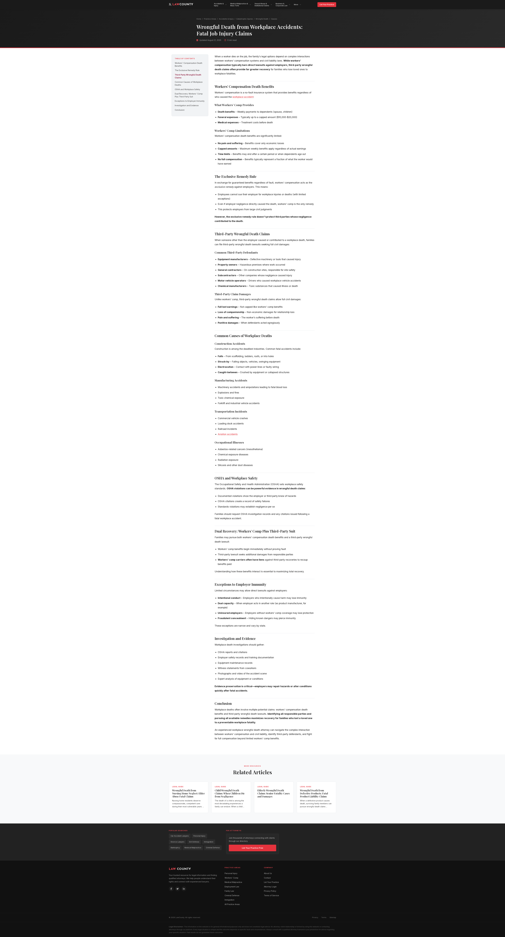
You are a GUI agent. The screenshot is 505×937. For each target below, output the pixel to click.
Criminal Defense (213, 848)
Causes (274, 19)
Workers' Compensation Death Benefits (188, 64)
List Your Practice (327, 5)
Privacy (315, 917)
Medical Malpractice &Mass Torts (239, 5)
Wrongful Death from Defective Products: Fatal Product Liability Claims (314, 793)
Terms (323, 917)
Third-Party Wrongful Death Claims (188, 76)
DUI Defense (194, 842)
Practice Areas (210, 19)
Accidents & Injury (226, 19)
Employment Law (232, 887)
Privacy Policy (270, 891)
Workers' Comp (231, 878)
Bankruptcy (175, 848)
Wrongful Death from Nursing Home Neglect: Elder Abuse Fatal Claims (188, 793)
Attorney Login (270, 887)
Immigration (208, 842)
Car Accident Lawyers (180, 836)
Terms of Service (271, 895)
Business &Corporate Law (281, 5)
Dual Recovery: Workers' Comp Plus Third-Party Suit (189, 95)
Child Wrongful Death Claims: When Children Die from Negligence (230, 793)
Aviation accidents (228, 434)
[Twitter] (177, 888)
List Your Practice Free (252, 848)
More (296, 5)
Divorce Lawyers (177, 842)
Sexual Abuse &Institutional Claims (262, 5)
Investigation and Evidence (187, 105)
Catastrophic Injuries (244, 19)
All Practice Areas (232, 904)
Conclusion (180, 110)
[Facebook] (171, 888)
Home (198, 19)
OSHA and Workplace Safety (187, 89)
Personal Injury (199, 836)
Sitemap (333, 917)
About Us (268, 873)
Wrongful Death (262, 19)
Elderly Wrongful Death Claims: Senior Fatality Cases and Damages (273, 793)
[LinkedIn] (183, 888)
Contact (267, 878)
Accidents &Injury (219, 5)
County (180, 869)
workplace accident (242, 96)
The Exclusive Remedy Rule (187, 70)
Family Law (229, 891)
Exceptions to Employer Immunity (189, 101)
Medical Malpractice (193, 848)
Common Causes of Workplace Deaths (189, 83)
